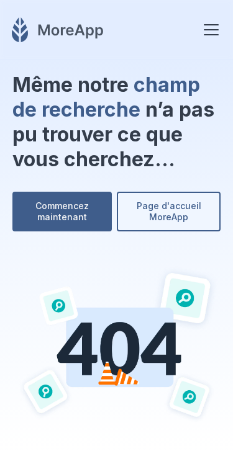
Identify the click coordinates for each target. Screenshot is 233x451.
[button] (208, 30)
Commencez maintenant (62, 211)
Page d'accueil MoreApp (169, 211)
